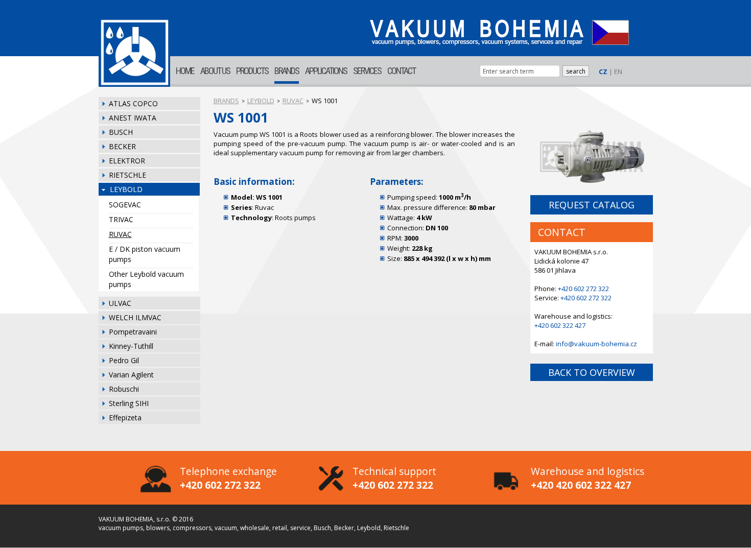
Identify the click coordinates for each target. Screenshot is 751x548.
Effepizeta (125, 417)
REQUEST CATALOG (592, 205)
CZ (603, 71)
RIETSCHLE (127, 175)
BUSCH (121, 132)
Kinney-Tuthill (131, 346)
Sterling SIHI (129, 403)
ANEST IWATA (132, 118)
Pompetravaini (133, 332)
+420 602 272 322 (583, 288)
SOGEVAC (125, 204)
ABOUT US (215, 70)
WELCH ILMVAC (135, 317)
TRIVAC (121, 219)
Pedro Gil (124, 360)
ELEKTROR (127, 160)
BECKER (122, 146)
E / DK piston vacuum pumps (144, 254)
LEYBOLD (126, 189)
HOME (185, 70)
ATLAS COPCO (133, 103)
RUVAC (120, 234)
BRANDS (286, 70)
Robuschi (124, 389)
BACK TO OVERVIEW (591, 372)
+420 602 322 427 (559, 325)
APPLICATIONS (326, 70)
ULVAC (120, 303)
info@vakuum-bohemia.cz (596, 343)
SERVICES (367, 70)
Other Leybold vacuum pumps (146, 279)
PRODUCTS (252, 70)
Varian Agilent (131, 374)
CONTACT (401, 70)
